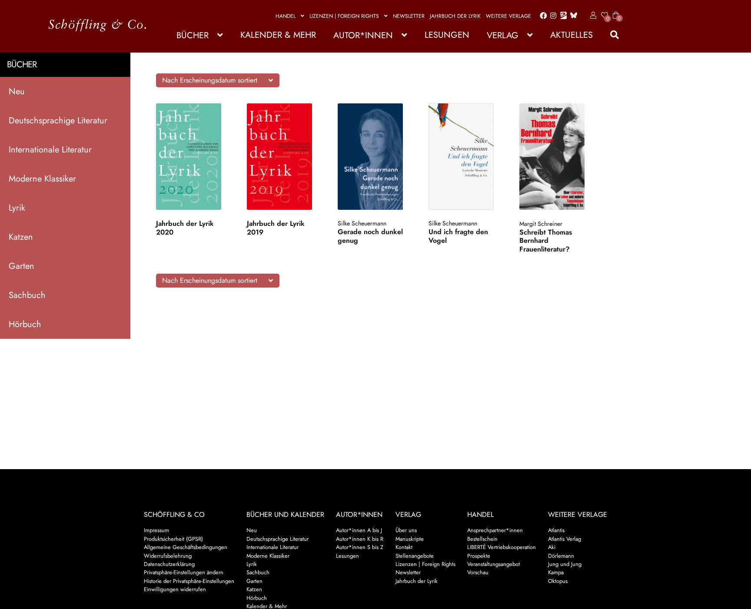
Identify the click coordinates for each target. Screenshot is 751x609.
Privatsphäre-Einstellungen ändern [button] (183, 572)
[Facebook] (541, 16)
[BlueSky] (572, 16)
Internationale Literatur (50, 149)
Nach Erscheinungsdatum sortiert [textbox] (209, 80)
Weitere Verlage (508, 16)
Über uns (406, 530)
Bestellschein (482, 539)
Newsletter (409, 16)
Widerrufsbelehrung (168, 556)
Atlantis (556, 530)
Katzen (21, 237)
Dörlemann (561, 556)
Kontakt (403, 547)
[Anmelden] (592, 15)
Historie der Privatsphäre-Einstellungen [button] (189, 581)
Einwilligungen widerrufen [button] (175, 589)
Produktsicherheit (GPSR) (173, 539)
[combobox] (217, 80)
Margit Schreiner (540, 223)
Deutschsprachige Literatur (58, 120)
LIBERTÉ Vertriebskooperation (501, 547)
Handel (286, 16)
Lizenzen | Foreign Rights (344, 16)
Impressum (156, 530)
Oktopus (558, 581)
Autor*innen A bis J (359, 530)
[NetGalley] (562, 16)
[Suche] (610, 35)
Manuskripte (409, 539)
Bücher (192, 35)
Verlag (502, 35)
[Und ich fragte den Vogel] (466, 156)
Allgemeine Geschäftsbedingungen (185, 547)
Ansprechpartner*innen (495, 530)
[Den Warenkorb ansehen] (616, 10)
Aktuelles (571, 35)
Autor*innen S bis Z (359, 547)
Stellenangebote (414, 556)
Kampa (556, 572)
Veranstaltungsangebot (493, 564)
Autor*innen (363, 35)
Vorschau (477, 572)
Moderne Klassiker (42, 178)
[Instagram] (552, 16)
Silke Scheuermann (362, 223)
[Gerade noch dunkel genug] (375, 156)
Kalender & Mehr (278, 35)
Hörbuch (25, 324)
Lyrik (17, 208)
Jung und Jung (565, 564)
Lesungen (447, 35)
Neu (17, 91)
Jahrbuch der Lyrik (455, 16)
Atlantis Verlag (564, 539)
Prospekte (478, 556)
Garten (21, 266)
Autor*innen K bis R (359, 539)
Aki (551, 547)
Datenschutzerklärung (169, 564)
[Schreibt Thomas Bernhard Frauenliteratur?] (556, 156)
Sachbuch (27, 295)
